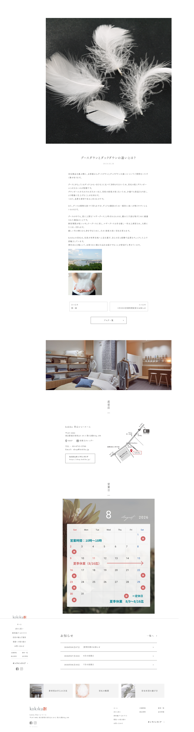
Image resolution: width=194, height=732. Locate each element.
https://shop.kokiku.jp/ (79, 459)
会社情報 (25, 656)
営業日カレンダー (86, 440)
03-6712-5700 (79, 446)
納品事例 (14, 656)
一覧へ (150, 636)
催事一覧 (25, 652)
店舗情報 (14, 652)
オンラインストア (19, 663)
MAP (70, 440)
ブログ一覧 (109, 320)
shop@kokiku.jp (81, 449)
